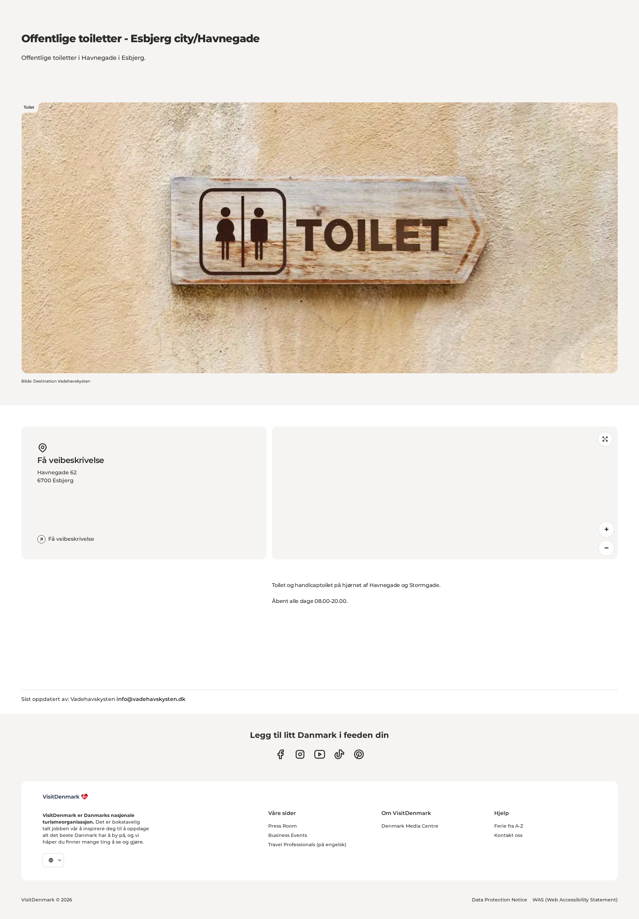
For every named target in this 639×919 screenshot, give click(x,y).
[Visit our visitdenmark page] (319, 754)
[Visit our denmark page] (280, 754)
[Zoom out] (606, 548)
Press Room (282, 826)
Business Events (287, 835)
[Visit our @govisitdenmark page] (339, 754)
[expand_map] (605, 439)
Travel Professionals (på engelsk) (307, 845)
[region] (445, 492)
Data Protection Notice (499, 900)
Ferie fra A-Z (508, 826)
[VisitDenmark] (65, 796)
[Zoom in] (606, 529)
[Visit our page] (300, 754)
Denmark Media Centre (409, 826)
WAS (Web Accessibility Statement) (575, 900)
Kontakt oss (508, 835)
